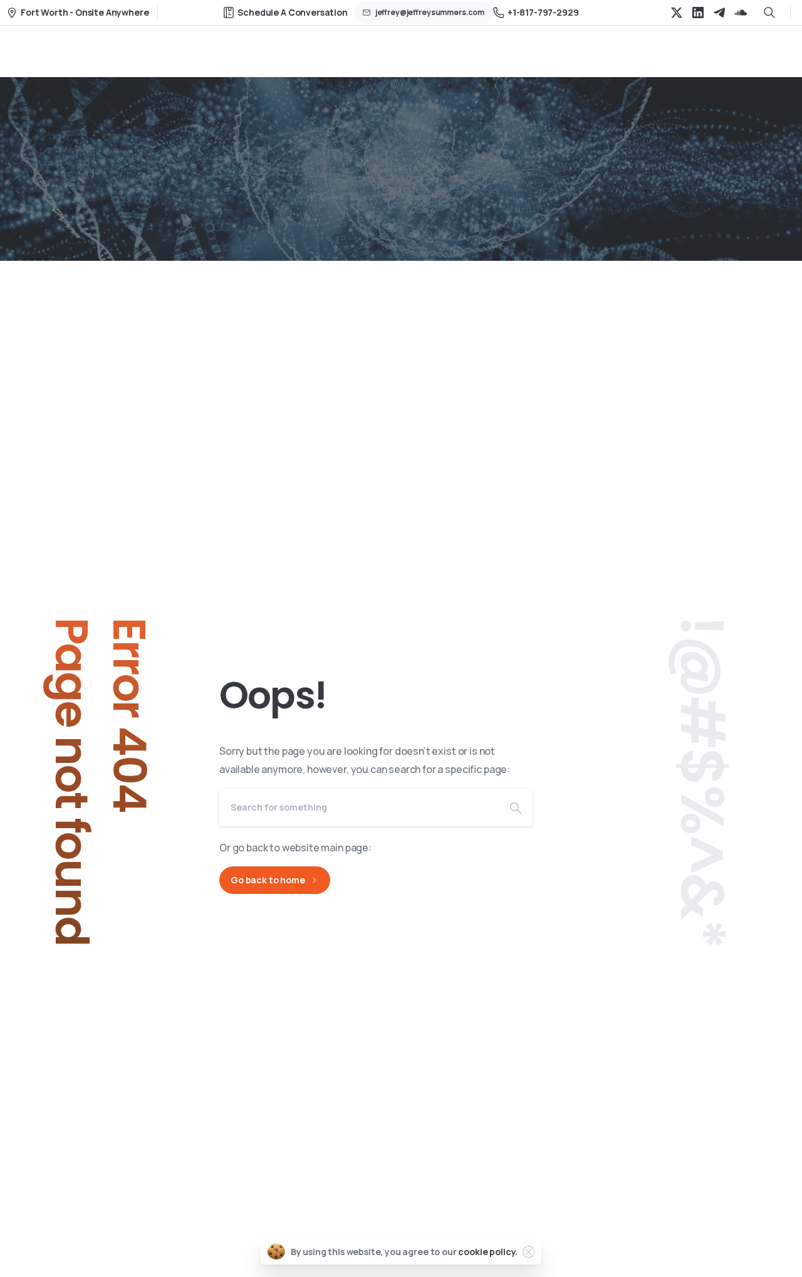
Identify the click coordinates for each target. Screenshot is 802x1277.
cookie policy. (488, 1252)
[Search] (516, 807)
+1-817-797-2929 (543, 12)
